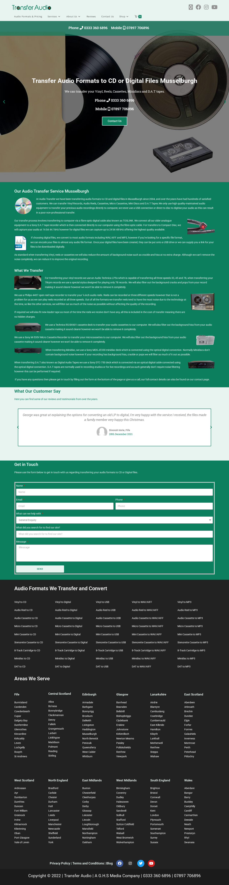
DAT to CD (19, 666)
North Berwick (90, 738)
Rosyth (18, 751)
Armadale (87, 702)
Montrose (189, 743)
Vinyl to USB (102, 602)
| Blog (109, 863)
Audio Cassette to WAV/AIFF (148, 618)
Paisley (120, 743)
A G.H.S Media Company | (119, 875)
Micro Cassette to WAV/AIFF (147, 626)
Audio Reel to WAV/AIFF (145, 610)
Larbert (52, 733)
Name (19, 485)
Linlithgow (54, 737)
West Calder (89, 751)
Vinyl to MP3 (184, 602)
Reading (52, 751)
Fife (16, 694)
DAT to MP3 (184, 666)
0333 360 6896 (157, 875)
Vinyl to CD (20, 602)
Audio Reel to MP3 (187, 610)
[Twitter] (140, 863)
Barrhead (121, 702)
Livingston (88, 725)
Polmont (53, 746)
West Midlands (126, 780)
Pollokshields (123, 747)
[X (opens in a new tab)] (190, 7)
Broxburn (87, 716)
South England (160, 780)
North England (58, 780)
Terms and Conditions (88, 863)
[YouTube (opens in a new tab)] (214, 7)
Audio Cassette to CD (26, 618)
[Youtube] (151, 863)
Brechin (188, 711)
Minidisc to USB (104, 658)
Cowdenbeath (22, 711)
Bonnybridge (55, 710)
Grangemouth (56, 728)
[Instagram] (130, 863)
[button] (4, 102)
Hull (50, 806)
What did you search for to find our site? (38, 527)
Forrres (188, 729)
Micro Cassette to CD (26, 626)
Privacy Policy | (61, 863)
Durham (52, 801)
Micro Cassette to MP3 (190, 626)
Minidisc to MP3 (186, 658)
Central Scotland (59, 693)
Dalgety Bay (21, 720)
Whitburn (87, 756)
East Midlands (92, 780)
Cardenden (20, 706)
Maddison (53, 742)
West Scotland (24, 780)
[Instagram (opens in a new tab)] (206, 7)
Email (19, 499)
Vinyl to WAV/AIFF (142, 602)
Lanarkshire (158, 694)
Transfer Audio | (79, 875)
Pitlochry (189, 756)
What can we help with (29, 513)
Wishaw (154, 756)
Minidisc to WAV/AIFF (144, 658)
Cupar (17, 716)
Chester (52, 797)
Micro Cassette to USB (108, 626)
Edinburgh (89, 694)
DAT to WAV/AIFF (141, 666)
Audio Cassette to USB (108, 618)
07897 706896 (187, 875)
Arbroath (189, 706)
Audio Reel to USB (106, 610)
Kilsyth (154, 733)
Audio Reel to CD (23, 610)
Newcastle (54, 828)
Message (21, 541)
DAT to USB (102, 666)
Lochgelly (19, 747)
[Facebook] (119, 863)
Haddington (89, 729)
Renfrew (121, 751)
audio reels (96, 295)
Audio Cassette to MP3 (190, 618)
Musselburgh (89, 733)
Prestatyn (189, 833)
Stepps (154, 751)
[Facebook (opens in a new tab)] (198, 7)
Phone (119, 499)
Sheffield (53, 833)
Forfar (187, 725)
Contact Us (114, 121)
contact (198, 379)
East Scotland (193, 694)
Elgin (187, 720)
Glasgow (122, 694)
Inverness (189, 738)
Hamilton (155, 729)
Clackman (53, 715)
